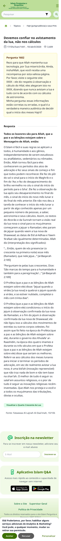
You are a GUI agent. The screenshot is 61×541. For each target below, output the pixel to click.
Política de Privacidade (30, 509)
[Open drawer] (57, 6)
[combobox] (24, 14)
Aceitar (9, 535)
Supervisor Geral (38, 503)
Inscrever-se (50, 454)
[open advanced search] (47, 14)
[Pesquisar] (56, 14)
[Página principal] (6, 26)
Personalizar (48, 535)
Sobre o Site (20, 503)
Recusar (26, 535)
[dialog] (29, 529)
